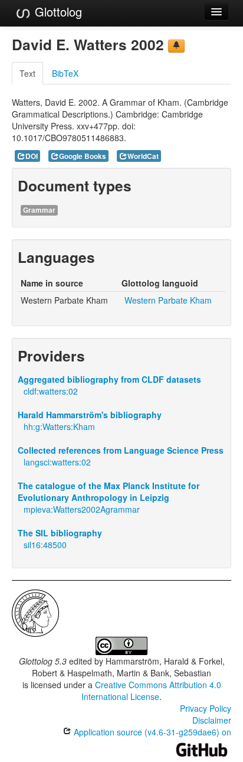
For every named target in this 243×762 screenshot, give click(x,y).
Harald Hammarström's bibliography (90, 415)
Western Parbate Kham (168, 300)
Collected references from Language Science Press (121, 450)
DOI (31, 156)
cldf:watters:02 (51, 391)
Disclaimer (211, 720)
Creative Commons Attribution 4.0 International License (151, 690)
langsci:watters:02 (57, 462)
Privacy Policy (205, 708)
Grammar (39, 210)
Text (27, 73)
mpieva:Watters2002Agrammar (82, 509)
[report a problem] (176, 46)
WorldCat (143, 156)
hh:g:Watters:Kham (59, 426)
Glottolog (56, 11)
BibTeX (65, 73)
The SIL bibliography (60, 533)
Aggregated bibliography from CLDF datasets (109, 379)
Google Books (82, 156)
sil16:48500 (45, 545)
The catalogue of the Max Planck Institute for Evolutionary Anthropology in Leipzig (108, 491)
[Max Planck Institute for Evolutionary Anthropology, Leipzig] (35, 612)
